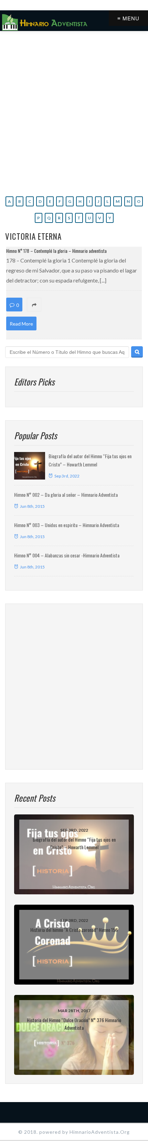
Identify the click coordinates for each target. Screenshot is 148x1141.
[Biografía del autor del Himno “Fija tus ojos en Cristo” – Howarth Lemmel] (29, 466)
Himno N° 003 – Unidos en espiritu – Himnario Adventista (66, 524)
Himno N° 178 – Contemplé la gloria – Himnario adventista (56, 250)
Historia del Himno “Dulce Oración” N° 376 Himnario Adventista (74, 1023)
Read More (21, 324)
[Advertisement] (74, 112)
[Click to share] (73, 305)
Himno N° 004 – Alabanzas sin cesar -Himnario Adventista (66, 555)
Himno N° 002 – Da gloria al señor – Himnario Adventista (66, 494)
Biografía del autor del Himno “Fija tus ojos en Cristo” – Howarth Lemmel (74, 843)
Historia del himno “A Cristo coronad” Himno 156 (74, 929)
